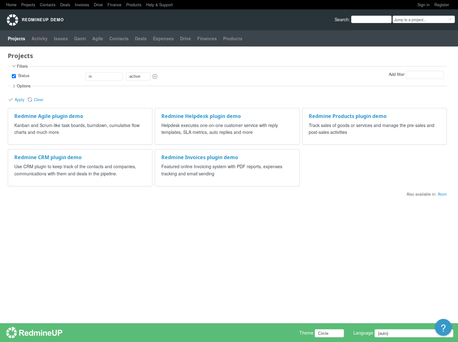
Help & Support (159, 4)
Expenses (163, 38)
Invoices (82, 4)
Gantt (80, 38)
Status (23, 75)
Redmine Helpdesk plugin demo (201, 116)
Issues (61, 38)
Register (441, 4)
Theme (306, 333)
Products (133, 4)
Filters (22, 66)
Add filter (396, 74)
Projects (28, 4)
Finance (114, 4)
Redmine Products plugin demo (348, 116)
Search (342, 19)
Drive (98, 4)
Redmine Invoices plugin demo (199, 157)
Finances (207, 38)
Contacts (47, 4)
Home (11, 4)
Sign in (423, 4)
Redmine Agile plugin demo (48, 116)
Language (363, 333)
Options (24, 86)
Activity (39, 38)
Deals (65, 4)
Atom (442, 194)
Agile (97, 38)
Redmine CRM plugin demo (48, 157)
